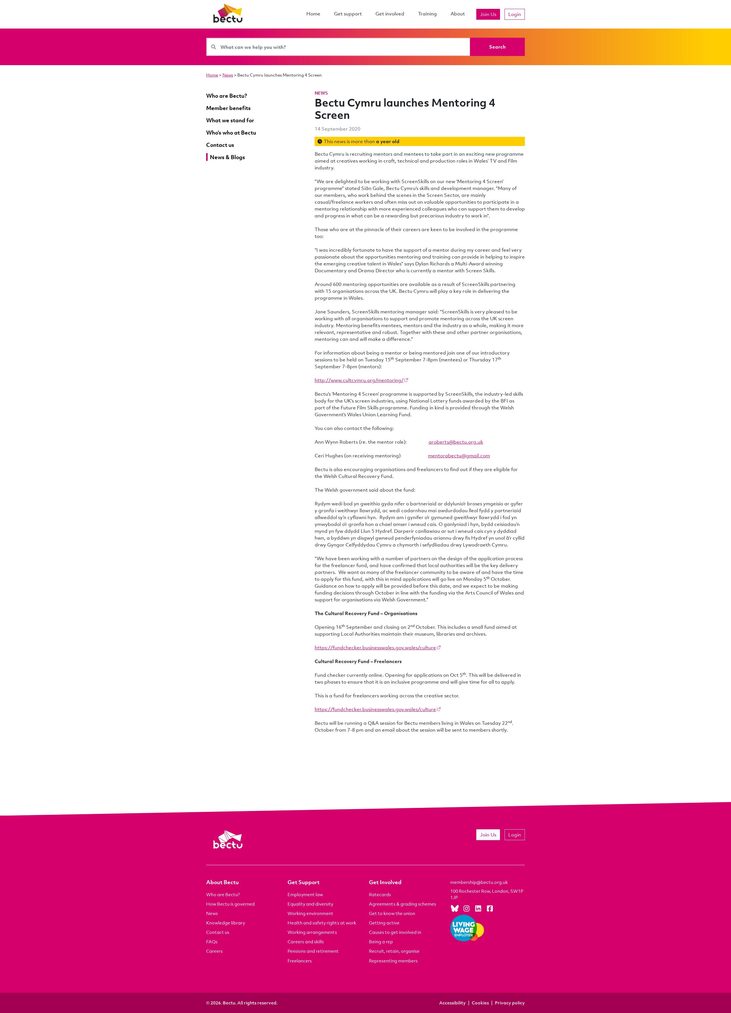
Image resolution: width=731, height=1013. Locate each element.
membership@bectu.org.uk (479, 882)
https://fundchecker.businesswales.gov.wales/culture (375, 647)
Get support (348, 13)
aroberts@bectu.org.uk (456, 442)
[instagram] (466, 908)
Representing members (393, 961)
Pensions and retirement (313, 951)
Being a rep (381, 941)
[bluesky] (454, 908)
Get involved (389, 13)
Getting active (384, 923)
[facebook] (489, 908)
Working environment (310, 913)
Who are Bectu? (223, 894)
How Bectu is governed (230, 904)
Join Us (488, 14)
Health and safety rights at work (322, 923)
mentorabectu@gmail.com (459, 455)
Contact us (217, 932)
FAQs (212, 941)
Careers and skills (306, 941)
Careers (214, 951)
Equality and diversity (310, 904)
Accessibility (452, 1003)
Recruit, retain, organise (394, 951)
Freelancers (300, 961)
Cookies (480, 1003)
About (458, 13)
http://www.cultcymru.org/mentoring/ (359, 380)
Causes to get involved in (395, 932)
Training (427, 13)
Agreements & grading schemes (402, 904)
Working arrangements (312, 932)
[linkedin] (478, 908)
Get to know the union (392, 913)
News (227, 75)
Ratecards (380, 894)
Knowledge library (225, 923)
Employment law (305, 894)
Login (514, 14)
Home (313, 13)
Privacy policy (510, 1003)
